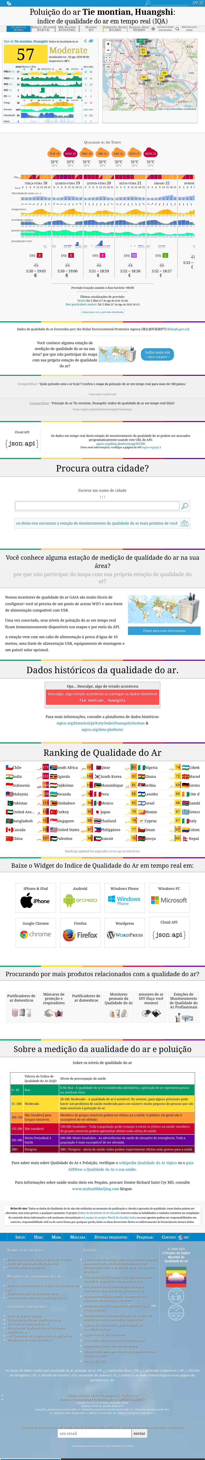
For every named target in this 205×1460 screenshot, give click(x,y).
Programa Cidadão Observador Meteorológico (116, 1306)
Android (80, 888)
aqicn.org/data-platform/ (102, 729)
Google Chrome (36, 923)
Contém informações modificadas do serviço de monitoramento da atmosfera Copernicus (117, 1317)
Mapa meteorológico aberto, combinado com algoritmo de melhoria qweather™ (115, 1298)
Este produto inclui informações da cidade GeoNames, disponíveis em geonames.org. (113, 1288)
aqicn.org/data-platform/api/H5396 (120, 444)
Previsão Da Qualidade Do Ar (28, 1324)
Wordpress (125, 923)
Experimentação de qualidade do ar (32, 1293)
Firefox (80, 923)
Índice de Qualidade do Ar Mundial (99, 1213)
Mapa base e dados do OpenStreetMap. (110, 1346)
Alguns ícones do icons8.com (104, 1334)
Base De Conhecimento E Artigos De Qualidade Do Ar (43, 1287)
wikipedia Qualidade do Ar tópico (148, 1162)
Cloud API (169, 922)
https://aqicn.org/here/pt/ (102, 394)
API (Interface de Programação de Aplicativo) (39, 1336)
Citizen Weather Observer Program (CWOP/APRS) (101, 1395)
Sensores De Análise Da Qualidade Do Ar (36, 1297)
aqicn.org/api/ (150, 447)
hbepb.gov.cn (178, 329)
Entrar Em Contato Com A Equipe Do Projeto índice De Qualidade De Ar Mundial (39, 1261)
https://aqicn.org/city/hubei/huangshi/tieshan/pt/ (102, 409)
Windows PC (169, 888)
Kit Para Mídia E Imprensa (26, 1267)
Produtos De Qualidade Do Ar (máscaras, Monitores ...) (36, 1330)
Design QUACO (94, 1361)
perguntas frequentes (27, 1306)
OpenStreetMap (174, 108)
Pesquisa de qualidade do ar (34, 1276)
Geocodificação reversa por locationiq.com (114, 1340)
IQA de (25, 41)
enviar (139, 1433)
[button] (164, 75)
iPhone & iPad (36, 888)
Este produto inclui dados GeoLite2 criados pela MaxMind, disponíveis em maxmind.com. (117, 1279)
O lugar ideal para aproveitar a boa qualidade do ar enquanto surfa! (120, 1353)
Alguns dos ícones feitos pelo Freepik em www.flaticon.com (112, 1327)
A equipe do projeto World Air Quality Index (110, 1217)
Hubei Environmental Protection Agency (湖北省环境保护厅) (101, 1399)
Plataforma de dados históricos (29, 1340)
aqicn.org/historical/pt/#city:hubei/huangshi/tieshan (101, 723)
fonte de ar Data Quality (24, 1316)
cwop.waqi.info (94, 1310)
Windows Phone (125, 888)
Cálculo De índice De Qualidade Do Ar (34, 1320)
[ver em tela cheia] (91, 41)
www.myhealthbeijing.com (96, 1188)
